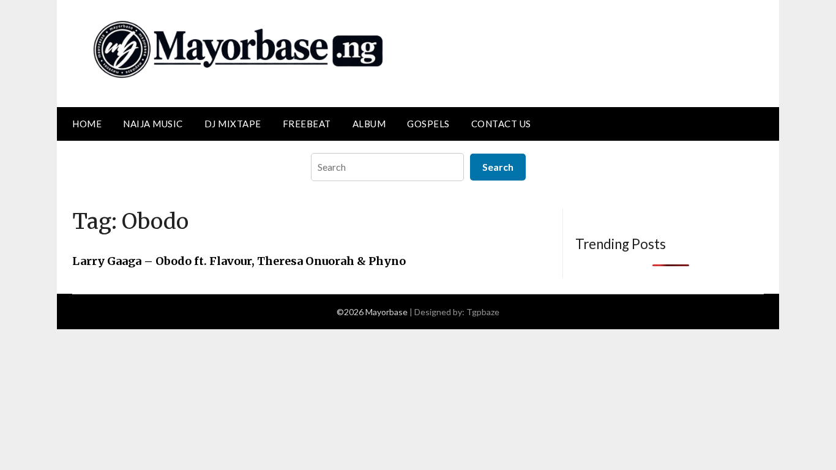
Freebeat (307, 123)
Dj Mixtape (232, 123)
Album (369, 123)
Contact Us (501, 123)
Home (87, 123)
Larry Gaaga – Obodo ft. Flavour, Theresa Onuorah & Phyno (239, 261)
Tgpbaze (482, 312)
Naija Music (153, 123)
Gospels (428, 123)
